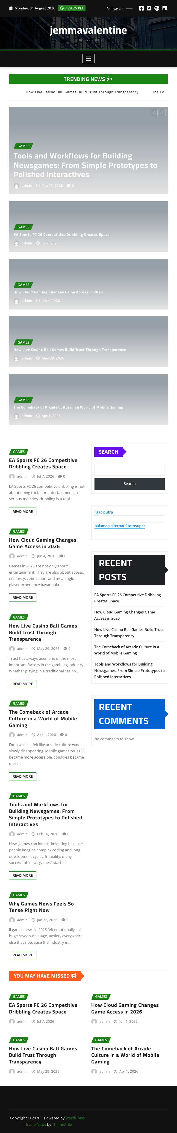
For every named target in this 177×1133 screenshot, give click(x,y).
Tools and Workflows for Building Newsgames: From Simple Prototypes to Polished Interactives (45, 814)
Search (108, 451)
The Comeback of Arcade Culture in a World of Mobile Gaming (69, 407)
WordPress (75, 1118)
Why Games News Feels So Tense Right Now (41, 907)
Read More (23, 511)
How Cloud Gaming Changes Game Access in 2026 (58, 292)
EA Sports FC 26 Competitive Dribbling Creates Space (84, 170)
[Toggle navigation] (88, 58)
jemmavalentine (88, 30)
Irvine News (36, 1124)
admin (29, 185)
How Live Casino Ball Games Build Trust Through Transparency (70, 349)
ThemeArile (62, 1124)
